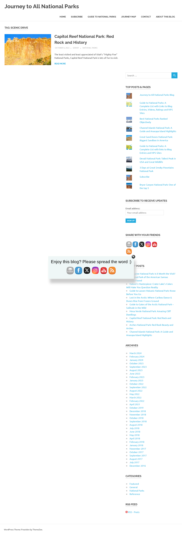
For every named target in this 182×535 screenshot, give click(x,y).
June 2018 (135, 431)
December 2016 (138, 465)
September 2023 (138, 366)
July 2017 (134, 462)
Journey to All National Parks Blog (157, 94)
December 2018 (138, 411)
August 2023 (136, 370)
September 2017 (138, 455)
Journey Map (128, 16)
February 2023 (137, 376)
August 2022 (136, 390)
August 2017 (136, 458)
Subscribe (77, 16)
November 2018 (138, 414)
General (133, 487)
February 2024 (137, 356)
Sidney (76, 47)
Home (63, 16)
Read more (60, 64)
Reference (135, 493)
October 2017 (136, 452)
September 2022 (138, 387)
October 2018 (136, 417)
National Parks (89, 47)
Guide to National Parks (102, 16)
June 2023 (135, 373)
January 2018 (136, 445)
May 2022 (134, 394)
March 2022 (135, 397)
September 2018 (138, 421)
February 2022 (137, 400)
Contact (146, 16)
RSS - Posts (133, 512)
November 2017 (138, 448)
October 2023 (136, 363)
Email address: (133, 208)
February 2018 (137, 441)
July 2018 (134, 428)
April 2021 (135, 404)
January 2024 (136, 359)
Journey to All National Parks (42, 6)
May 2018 (134, 434)
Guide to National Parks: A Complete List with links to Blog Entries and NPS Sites (156, 149)
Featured (134, 483)
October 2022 (136, 383)
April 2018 (135, 438)
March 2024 (135, 353)
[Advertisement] (151, 46)
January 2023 (136, 380)
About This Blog (165, 16)
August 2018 (136, 424)
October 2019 (136, 407)
